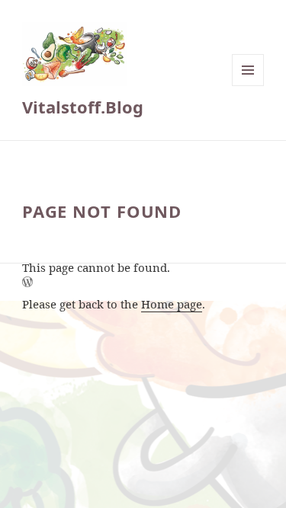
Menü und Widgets (248, 85)
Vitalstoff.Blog (82, 106)
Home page (171, 304)
